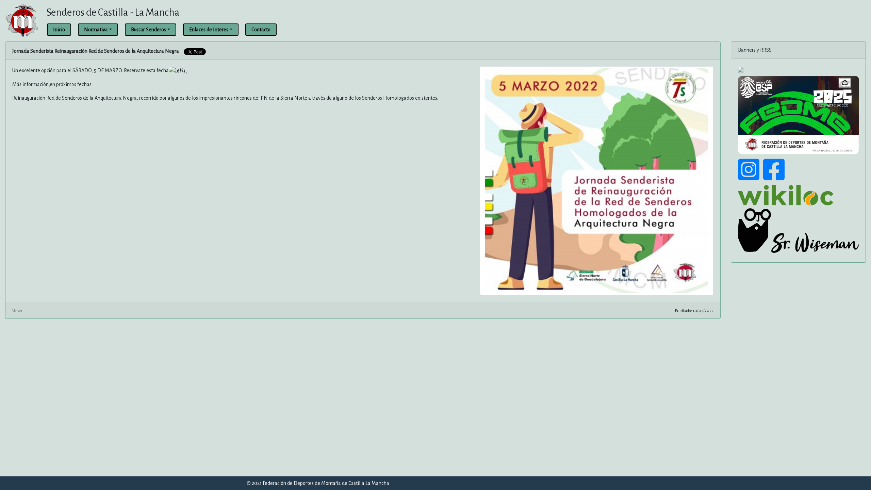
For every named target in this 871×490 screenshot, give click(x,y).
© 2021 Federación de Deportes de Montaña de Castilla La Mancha (318, 483)
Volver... (18, 311)
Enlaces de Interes (208, 29)
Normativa (96, 29)
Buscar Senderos (148, 29)
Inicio (59, 29)
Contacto (260, 29)
